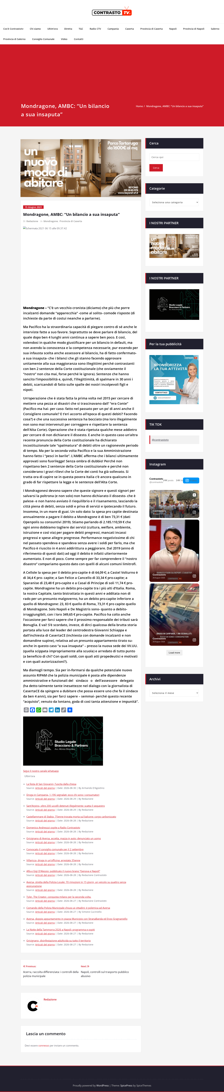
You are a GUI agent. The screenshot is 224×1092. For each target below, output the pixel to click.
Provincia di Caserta (151, 28)
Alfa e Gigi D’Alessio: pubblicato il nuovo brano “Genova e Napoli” (63, 871)
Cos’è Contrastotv (13, 28)
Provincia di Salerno (14, 39)
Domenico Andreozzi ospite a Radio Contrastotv (53, 827)
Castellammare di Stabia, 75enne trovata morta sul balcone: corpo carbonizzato (71, 816)
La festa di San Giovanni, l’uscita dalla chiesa (51, 784)
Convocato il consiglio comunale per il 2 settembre (54, 849)
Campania (113, 28)
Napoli (173, 28)
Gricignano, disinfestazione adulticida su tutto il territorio (58, 940)
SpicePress (126, 1085)
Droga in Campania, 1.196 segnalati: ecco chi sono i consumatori (62, 794)
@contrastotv (160, 440)
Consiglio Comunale (43, 39)
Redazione (32, 221)
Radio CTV (95, 28)
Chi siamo (35, 28)
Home (139, 106)
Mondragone (50, 221)
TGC (81, 28)
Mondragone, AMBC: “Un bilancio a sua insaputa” (175, 106)
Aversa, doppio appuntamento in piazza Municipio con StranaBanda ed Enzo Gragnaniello (76, 918)
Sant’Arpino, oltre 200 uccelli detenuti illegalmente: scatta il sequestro (65, 805)
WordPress (102, 1085)
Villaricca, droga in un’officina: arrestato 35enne (53, 860)
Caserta (129, 28)
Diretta (68, 28)
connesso (43, 1045)
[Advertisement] (112, 77)
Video (64, 39)
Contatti (78, 39)
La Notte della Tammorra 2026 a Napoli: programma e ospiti (60, 929)
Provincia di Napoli (193, 28)
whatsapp (53, 770)
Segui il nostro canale (35, 770)
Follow (193, 480)
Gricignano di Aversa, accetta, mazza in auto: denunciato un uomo (63, 838)
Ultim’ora (52, 28)
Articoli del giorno (45, 788)
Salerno (215, 28)
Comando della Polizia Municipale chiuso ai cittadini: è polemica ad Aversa (68, 907)
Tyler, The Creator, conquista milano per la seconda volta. (58, 896)
